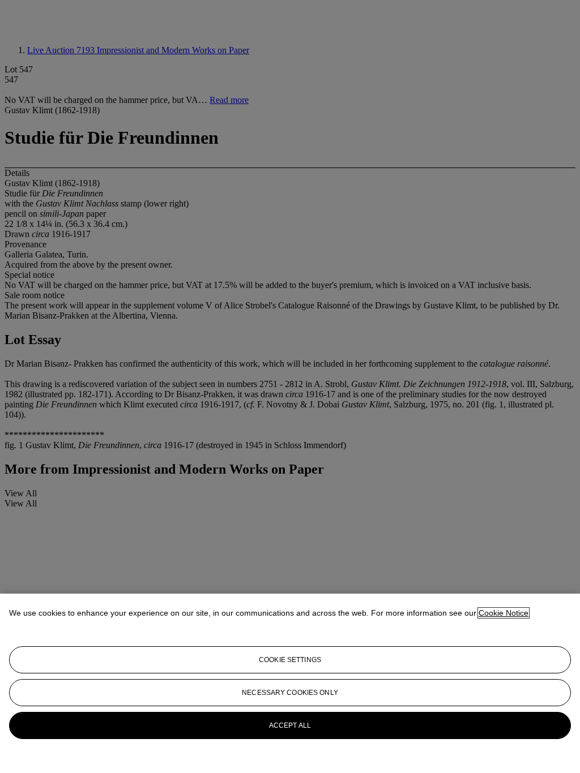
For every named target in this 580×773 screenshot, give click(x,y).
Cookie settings (290, 660)
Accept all (290, 725)
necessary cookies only (290, 693)
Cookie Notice (503, 612)
